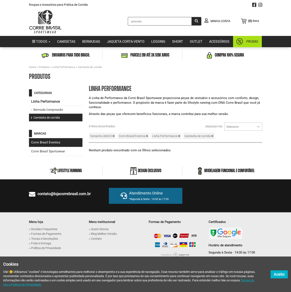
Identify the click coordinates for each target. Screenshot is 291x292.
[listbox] (243, 127)
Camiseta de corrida (90, 67)
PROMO (252, 42)
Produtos (44, 67)
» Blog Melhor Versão (103, 233)
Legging (158, 42)
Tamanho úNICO (101, 136)
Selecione (232, 126)
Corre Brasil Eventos (45, 142)
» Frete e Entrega (40, 243)
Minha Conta (220, 21)
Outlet (196, 42)
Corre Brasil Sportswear (48, 151)
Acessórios (219, 42)
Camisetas (66, 42)
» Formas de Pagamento (45, 233)
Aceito (279, 274)
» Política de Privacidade (45, 248)
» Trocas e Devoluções (43, 238)
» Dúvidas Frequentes (43, 229)
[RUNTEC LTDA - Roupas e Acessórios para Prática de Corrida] (45, 21)
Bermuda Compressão (48, 109)
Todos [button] (41, 42)
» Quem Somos (99, 229)
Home (32, 67)
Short (177, 42)
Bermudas (91, 42)
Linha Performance (63, 67)
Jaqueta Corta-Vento (125, 42)
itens (253, 21)
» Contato (95, 238)
